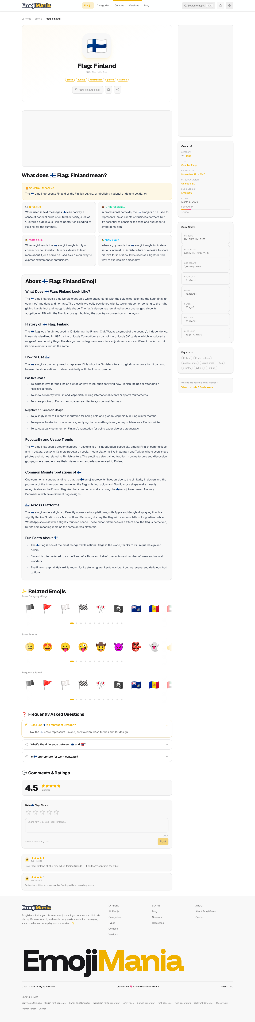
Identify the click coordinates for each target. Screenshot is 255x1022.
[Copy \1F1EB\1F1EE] (223, 265)
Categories (103, 5)
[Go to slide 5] (90, 623)
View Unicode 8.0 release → (197, 387)
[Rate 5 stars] (56, 812)
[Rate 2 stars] (35, 812)
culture (199, 367)
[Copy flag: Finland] (223, 333)
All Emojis (114, 911)
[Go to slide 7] (99, 623)
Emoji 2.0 (186, 192)
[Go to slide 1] (72, 623)
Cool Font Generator (203, 1003)
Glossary (157, 917)
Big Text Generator (146, 1003)
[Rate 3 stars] (42, 812)
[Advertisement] (96, 138)
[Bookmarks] (220, 5)
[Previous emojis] (25, 613)
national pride (190, 363)
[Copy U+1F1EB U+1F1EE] (223, 238)
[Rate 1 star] (28, 812)
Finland (186, 358)
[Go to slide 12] (122, 623)
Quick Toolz (221, 1003)
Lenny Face (128, 1003)
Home (28, 18)
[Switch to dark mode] (229, 5)
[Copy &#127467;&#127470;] (223, 251)
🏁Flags (186, 155)
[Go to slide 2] (76, 623)
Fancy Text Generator (79, 1003)
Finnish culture (202, 358)
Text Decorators (183, 1003)
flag (221, 363)
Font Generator (164, 1003)
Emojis (88, 5)
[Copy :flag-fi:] (223, 306)
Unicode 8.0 (188, 183)
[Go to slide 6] (94, 623)
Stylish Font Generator (55, 1003)
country (187, 367)
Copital (42, 1008)
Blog (146, 5)
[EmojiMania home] (36, 5)
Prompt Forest (29, 1008)
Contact (199, 917)
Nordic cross (208, 363)
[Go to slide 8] (104, 623)
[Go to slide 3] (81, 623)
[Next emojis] (168, 613)
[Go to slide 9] (108, 623)
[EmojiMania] (62, 907)
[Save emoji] (108, 90)
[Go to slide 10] (113, 623)
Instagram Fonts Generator (106, 1003)
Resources (158, 922)
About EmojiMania (205, 911)
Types (112, 922)
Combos (119, 5)
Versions (134, 5)
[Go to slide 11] (117, 623)
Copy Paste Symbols (32, 1003)
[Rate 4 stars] (49, 812)
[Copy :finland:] (223, 278)
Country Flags (189, 165)
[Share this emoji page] (117, 90)
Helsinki (211, 367)
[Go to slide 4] (85, 623)
